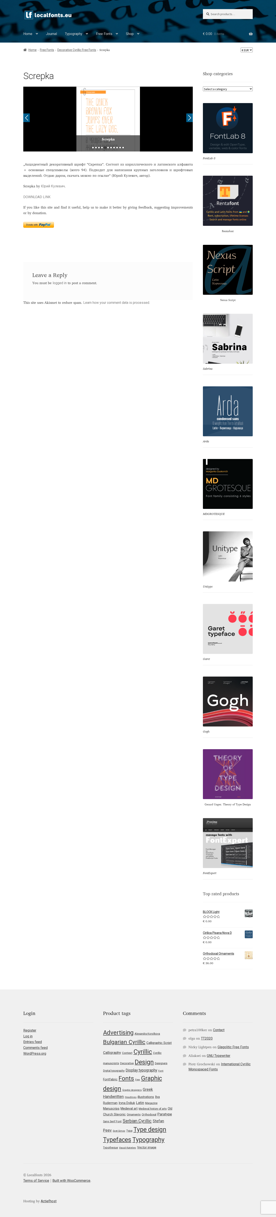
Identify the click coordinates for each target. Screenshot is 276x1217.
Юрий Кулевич (53, 186)
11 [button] (123, 148)
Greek (148, 1089)
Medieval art (129, 1108)
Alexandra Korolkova (147, 1033)
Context (127, 1053)
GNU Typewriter (218, 1056)
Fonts (126, 1078)
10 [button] (120, 148)
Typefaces (117, 1139)
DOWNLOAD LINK (36, 197)
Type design (149, 1129)
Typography (73, 34)
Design (144, 1062)
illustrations (146, 1097)
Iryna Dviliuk (127, 1103)
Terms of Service (36, 1181)
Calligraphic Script (159, 1043)
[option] (108, 119)
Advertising (118, 1032)
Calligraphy (112, 1052)
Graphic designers (132, 1090)
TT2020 (207, 1038)
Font (160, 1070)
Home (27, 34)
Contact (218, 1030)
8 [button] (114, 148)
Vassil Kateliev (127, 1147)
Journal (51, 34)
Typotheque (110, 1147)
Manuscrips (111, 1108)
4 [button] (102, 148)
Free (137, 1079)
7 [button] (111, 148)
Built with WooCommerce (71, 1181)
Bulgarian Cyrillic (124, 1042)
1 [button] (93, 148)
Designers (161, 1063)
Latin (140, 1103)
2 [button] (96, 148)
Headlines (130, 1097)
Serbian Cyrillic (137, 1120)
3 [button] (99, 148)
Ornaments (134, 1114)
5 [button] (105, 148)
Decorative (127, 1063)
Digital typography (114, 1070)
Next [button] (189, 117)
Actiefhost (48, 1201)
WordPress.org (34, 1053)
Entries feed (32, 1042)
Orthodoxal (149, 1114)
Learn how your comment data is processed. (116, 303)
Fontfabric (110, 1079)
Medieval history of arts (153, 1108)
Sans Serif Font (112, 1121)
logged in (60, 283)
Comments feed (35, 1048)
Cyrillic (142, 1051)
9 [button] (117, 148)
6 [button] (108, 148)
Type (129, 1130)
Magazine (151, 1103)
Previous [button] (26, 117)
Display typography (141, 1070)
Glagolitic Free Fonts (233, 1047)
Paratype (164, 1114)
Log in (28, 1036)
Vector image (146, 1147)
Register (29, 1030)
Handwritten (113, 1096)
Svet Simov (119, 1130)
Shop (130, 34)
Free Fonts (104, 34)
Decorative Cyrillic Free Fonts (76, 50)
